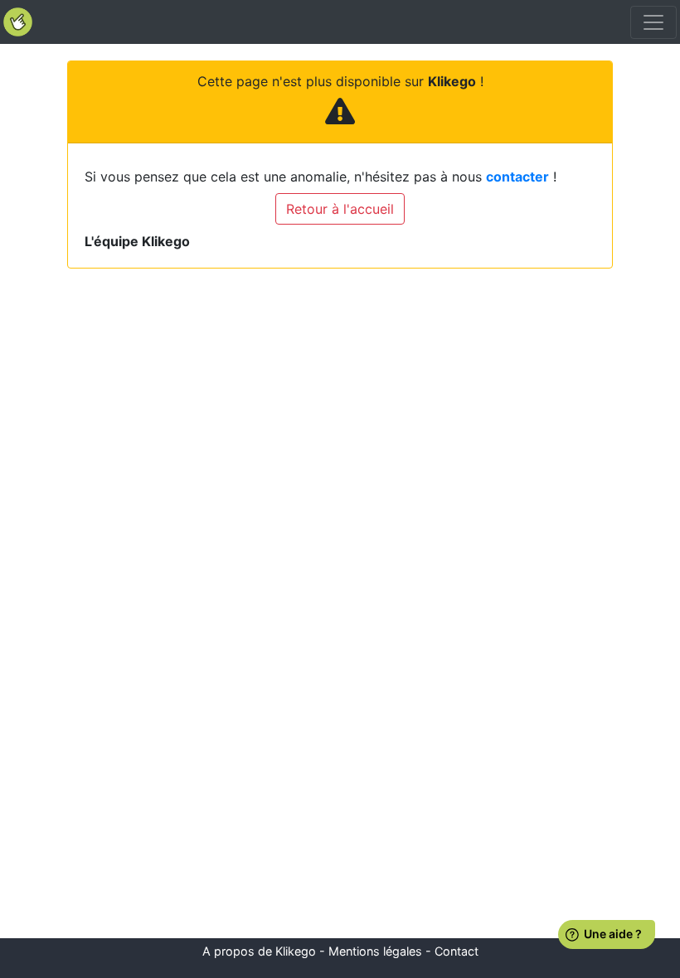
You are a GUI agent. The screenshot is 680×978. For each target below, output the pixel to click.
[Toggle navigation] (653, 22)
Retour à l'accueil (340, 209)
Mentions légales (375, 951)
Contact (456, 951)
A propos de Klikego (259, 951)
